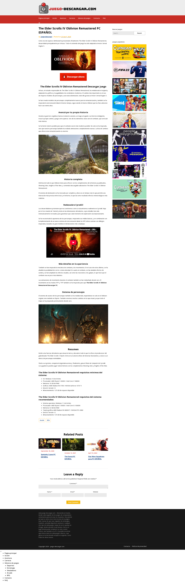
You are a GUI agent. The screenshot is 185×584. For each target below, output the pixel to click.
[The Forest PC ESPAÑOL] (73, 444)
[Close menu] (1, 551)
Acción (55, 18)
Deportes (10, 565)
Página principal (44, 18)
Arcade (9, 573)
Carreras (72, 18)
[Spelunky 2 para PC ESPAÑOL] (50, 443)
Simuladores (11, 570)
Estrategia (11, 568)
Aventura (63, 18)
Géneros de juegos (84, 18)
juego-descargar (46, 37)
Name (49, 492)
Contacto (96, 18)
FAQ (104, 18)
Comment (73, 483)
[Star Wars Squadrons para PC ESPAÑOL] (97, 444)
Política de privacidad (139, 546)
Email (72, 492)
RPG (48, 420)
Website (95, 492)
